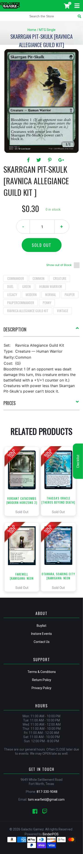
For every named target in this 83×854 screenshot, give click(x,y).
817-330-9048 (47, 791)
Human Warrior (50, 286)
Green (26, 286)
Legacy (12, 294)
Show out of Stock (58, 265)
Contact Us (42, 642)
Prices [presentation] (9, 403)
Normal (50, 294)
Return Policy (41, 680)
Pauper (70, 294)
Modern (31, 294)
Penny (47, 302)
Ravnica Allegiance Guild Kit (27, 310)
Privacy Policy (41, 688)
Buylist (41, 625)
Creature (59, 278)
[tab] (41, 331)
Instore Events (41, 634)
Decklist (78, 461)
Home (31, 30)
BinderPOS (51, 834)
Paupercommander (20, 302)
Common (38, 278)
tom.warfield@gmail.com (46, 799)
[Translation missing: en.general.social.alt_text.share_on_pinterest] (50, 160)
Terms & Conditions (41, 672)
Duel (10, 286)
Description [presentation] (14, 329)
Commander (15, 278)
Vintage (62, 310)
